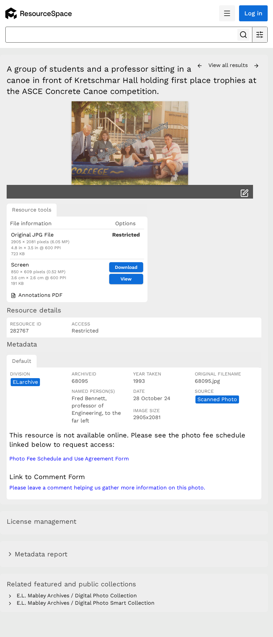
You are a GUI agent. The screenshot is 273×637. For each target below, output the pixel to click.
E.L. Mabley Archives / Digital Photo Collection (75, 595)
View (126, 279)
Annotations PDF (40, 295)
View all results (228, 65)
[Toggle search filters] (259, 34)
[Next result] (256, 66)
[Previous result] (200, 66)
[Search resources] (243, 35)
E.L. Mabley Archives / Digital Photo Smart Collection (83, 603)
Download (126, 267)
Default (21, 361)
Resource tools (31, 210)
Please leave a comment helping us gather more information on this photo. (107, 487)
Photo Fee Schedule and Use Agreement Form (69, 458)
